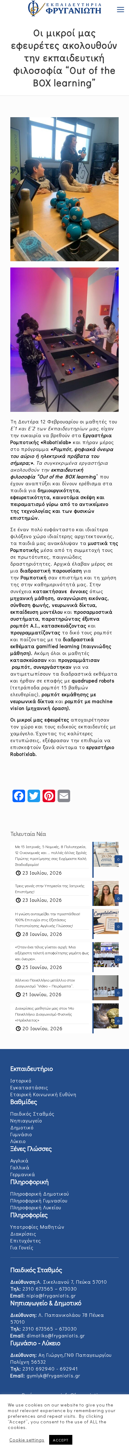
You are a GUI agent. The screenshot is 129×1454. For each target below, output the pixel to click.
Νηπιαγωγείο (26, 1120)
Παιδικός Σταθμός (32, 1113)
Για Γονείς (22, 1247)
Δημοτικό (22, 1127)
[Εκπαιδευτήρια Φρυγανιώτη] (64, 9)
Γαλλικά (19, 1167)
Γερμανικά (22, 1174)
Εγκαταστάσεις (29, 1087)
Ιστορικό (20, 1080)
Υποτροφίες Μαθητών (37, 1226)
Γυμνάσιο (21, 1134)
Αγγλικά (19, 1160)
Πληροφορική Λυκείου (35, 1207)
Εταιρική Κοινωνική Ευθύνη (43, 1094)
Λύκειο (18, 1141)
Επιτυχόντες (25, 1240)
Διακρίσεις (23, 1233)
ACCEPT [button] (61, 1439)
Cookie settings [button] (26, 1440)
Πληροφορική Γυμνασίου (38, 1200)
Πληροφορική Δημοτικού (39, 1193)
